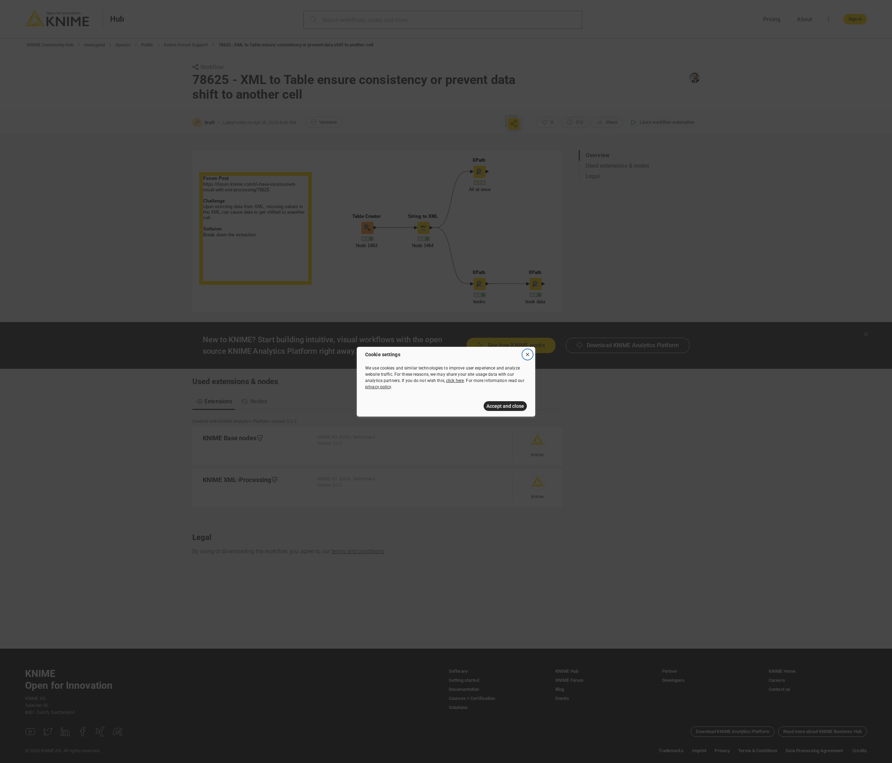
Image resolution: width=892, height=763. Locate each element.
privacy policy (378, 386)
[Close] (527, 354)
